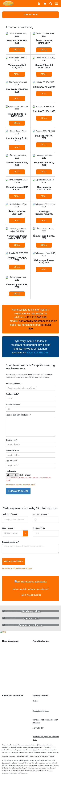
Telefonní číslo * (12, 394)
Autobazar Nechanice (43, 651)
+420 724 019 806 (44, 715)
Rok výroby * (11, 461)
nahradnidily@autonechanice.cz (38, 320)
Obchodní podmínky (11, 674)
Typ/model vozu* (13, 450)
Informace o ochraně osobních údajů (20, 485)
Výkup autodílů (9, 656)
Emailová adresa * (13, 404)
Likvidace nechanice (42, 647)
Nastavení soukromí (41, 789)
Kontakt (5, 686)
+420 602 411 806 (44, 705)
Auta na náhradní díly (12, 651)
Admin (26, 789)
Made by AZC (14, 789)
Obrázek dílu (11, 471)
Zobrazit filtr (31, 15)
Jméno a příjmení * (13, 384)
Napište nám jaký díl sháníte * (18, 415)
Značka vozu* (11, 440)
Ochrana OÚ (30, 792)
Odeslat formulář (18, 491)
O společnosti (8, 669)
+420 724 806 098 (30, 595)
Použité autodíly (9, 647)
